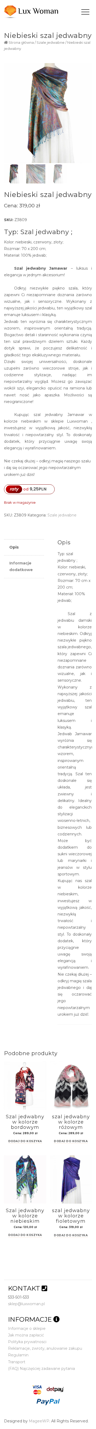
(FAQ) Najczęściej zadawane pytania (41, 1368)
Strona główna (21, 43)
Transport (16, 1362)
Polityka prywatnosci (27, 1341)
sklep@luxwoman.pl (26, 1303)
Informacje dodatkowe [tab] (21, 566)
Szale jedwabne (51, 43)
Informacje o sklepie (27, 1328)
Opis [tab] (14, 547)
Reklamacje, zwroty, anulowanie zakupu (45, 1348)
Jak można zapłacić (26, 1335)
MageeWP (39, 1421)
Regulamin (18, 1355)
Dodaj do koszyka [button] (25, 1141)
